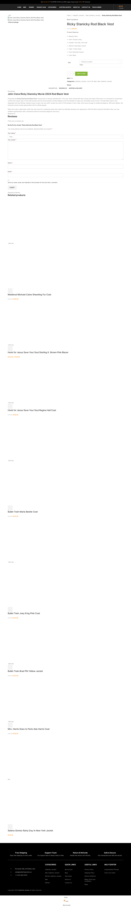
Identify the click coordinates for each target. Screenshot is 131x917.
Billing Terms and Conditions (90, 880)
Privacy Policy (89, 869)
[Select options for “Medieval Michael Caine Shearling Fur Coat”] (10, 290)
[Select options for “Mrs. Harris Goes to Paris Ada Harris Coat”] (10, 725)
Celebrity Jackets (50, 869)
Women (47, 882)
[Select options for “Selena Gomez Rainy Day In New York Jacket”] (10, 826)
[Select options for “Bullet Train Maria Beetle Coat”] (10, 507)
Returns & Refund (90, 876)
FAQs (86, 884)
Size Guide (68, 876)
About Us (68, 879)
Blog (66, 873)
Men (46, 879)
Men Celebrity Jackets (52, 873)
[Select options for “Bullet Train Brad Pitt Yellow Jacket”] (10, 667)
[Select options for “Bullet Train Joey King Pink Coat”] (10, 609)
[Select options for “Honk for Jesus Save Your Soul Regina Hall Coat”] (10, 406)
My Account (68, 869)
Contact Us (68, 882)
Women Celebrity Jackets (53, 876)
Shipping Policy (89, 873)
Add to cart (81, 73)
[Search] (111, 7)
